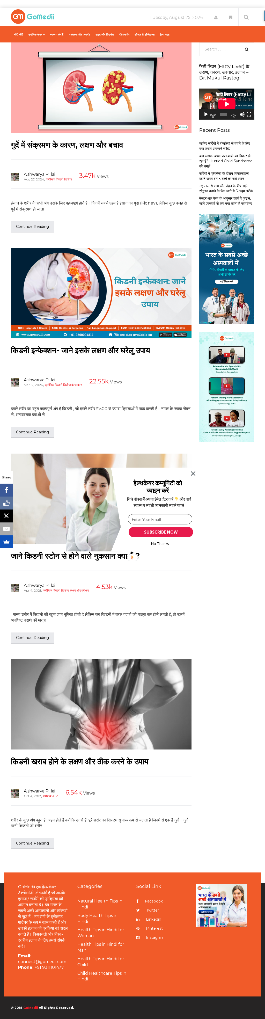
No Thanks (160, 543)
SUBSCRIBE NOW (160, 532)
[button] (157, 486)
